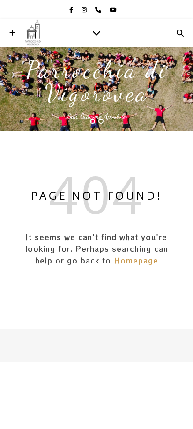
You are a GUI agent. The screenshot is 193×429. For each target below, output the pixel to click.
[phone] (99, 9)
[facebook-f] (71, 9)
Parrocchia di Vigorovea (96, 81)
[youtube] (113, 9)
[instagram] (85, 9)
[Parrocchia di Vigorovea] (33, 33)
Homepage (136, 260)
